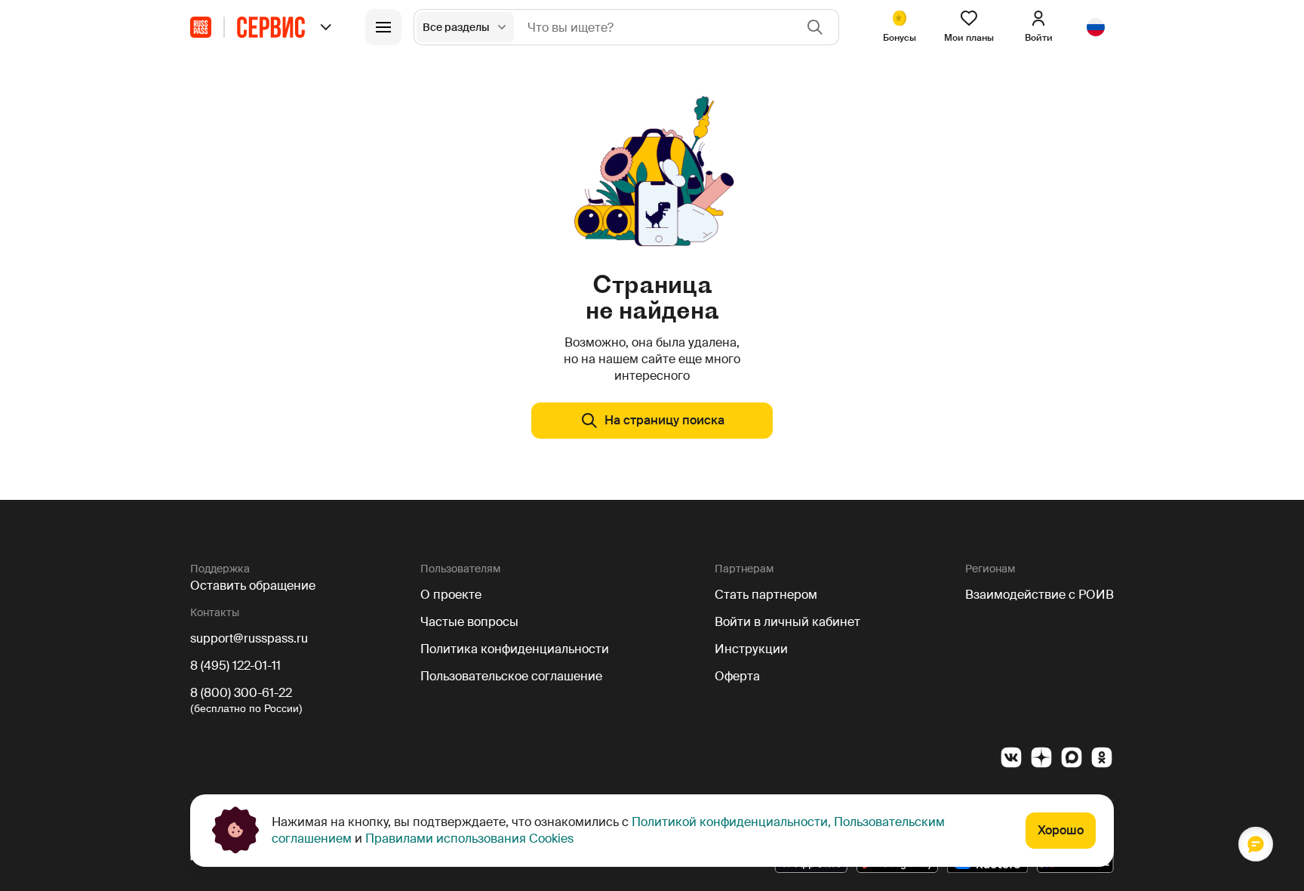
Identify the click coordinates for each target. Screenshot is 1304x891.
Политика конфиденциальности (514, 649)
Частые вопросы (469, 622)
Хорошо (1061, 830)
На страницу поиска (664, 420)
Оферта (737, 676)
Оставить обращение (252, 585)
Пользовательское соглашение (511, 676)
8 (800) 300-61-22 (241, 693)
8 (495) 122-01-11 (235, 666)
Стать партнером (766, 595)
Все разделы (456, 27)
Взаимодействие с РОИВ (1039, 595)
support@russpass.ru (249, 638)
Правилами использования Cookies (469, 838)
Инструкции (751, 649)
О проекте (450, 595)
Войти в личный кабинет (787, 622)
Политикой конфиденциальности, (731, 822)
